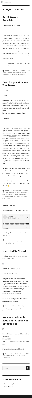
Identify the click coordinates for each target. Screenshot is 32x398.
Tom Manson (25, 158)
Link (8, 339)
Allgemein (22, 70)
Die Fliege (18, 72)
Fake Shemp (10, 194)
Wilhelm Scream (10, 173)
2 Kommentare (21, 74)
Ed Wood (12, 135)
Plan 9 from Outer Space (18, 128)
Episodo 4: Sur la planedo (12, 308)
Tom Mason (24, 196)
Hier (9, 349)
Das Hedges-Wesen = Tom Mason (15, 83)
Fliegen (24, 38)
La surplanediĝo (22, 256)
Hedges (16, 194)
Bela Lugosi (13, 143)
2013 (19, 242)
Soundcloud (5, 244)
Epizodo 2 (24, 72)
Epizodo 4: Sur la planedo (9, 74)
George (22, 63)
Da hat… (12, 386)
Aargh (16, 100)
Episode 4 (19, 41)
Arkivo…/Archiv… (9, 205)
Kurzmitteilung (6, 242)
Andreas (7, 70)
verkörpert (6, 58)
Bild (19, 306)
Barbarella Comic (11, 72)
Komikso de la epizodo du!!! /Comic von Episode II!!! (15, 320)
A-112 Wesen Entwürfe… (10, 18)
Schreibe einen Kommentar (17, 244)
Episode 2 (21, 53)
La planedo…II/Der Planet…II (14, 251)
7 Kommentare (6, 357)
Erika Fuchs (14, 341)
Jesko (16, 356)
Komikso (21, 356)
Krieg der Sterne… (14, 384)
